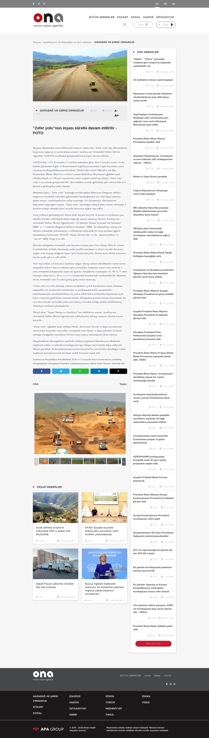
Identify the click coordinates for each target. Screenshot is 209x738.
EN (165, 4)
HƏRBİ (73, 714)
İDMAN (146, 696)
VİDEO (146, 702)
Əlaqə (157, 675)
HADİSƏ (148, 17)
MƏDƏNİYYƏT (114, 708)
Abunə (167, 675)
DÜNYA (110, 696)
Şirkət (148, 675)
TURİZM (110, 702)
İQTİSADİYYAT (165, 17)
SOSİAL (136, 17)
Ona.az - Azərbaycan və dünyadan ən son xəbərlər (62, 42)
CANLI (165, 24)
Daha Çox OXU (153, 643)
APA (51, 162)
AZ (157, 4)
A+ (116, 115)
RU (173, 4)
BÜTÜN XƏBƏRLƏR (101, 17)
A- (115, 110)
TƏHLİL (110, 714)
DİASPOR (74, 696)
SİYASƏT (122, 17)
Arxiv (141, 24)
